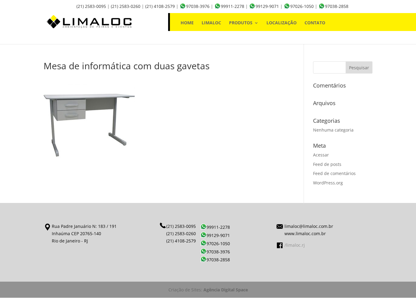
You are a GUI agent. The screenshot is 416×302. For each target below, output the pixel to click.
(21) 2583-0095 (91, 6)
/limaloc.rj (294, 245)
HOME (187, 23)
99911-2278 (232, 6)
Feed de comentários (334, 173)
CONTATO (315, 23)
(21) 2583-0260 (125, 6)
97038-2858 (336, 6)
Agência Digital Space (225, 290)
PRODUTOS (240, 23)
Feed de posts (327, 164)
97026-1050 (302, 6)
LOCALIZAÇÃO (281, 23)
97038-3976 (198, 6)
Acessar (321, 155)
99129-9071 (267, 6)
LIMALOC (211, 23)
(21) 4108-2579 (160, 6)
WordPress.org (328, 183)
